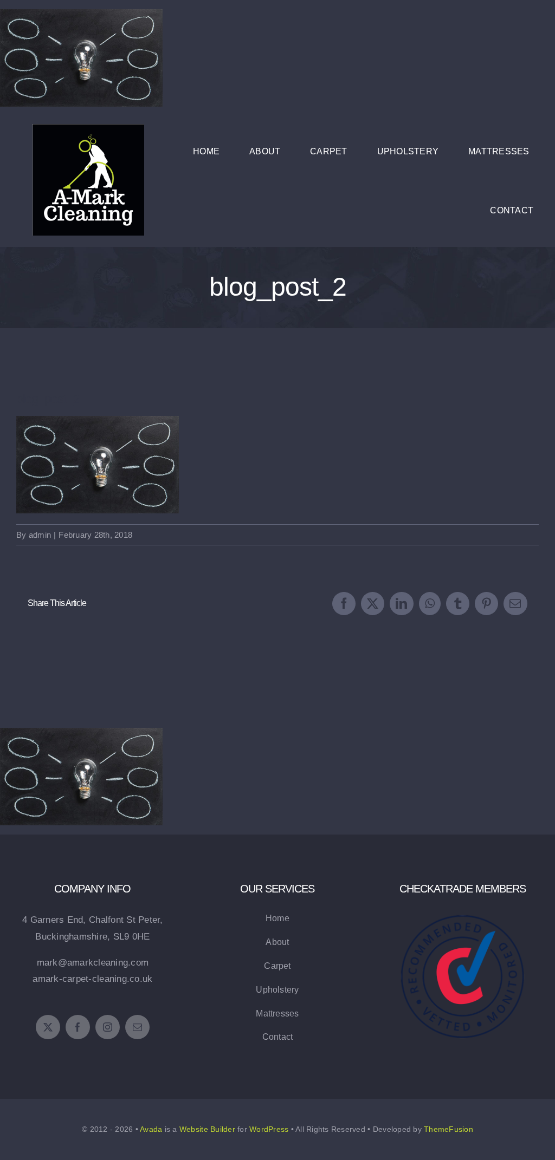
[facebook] (78, 1027)
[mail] (137, 1027)
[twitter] (48, 1027)
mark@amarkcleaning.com (93, 962)
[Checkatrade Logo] (462, 899)
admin (40, 534)
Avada (151, 1129)
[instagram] (107, 1027)
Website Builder (207, 1129)
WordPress (268, 1129)
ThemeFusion (448, 1129)
